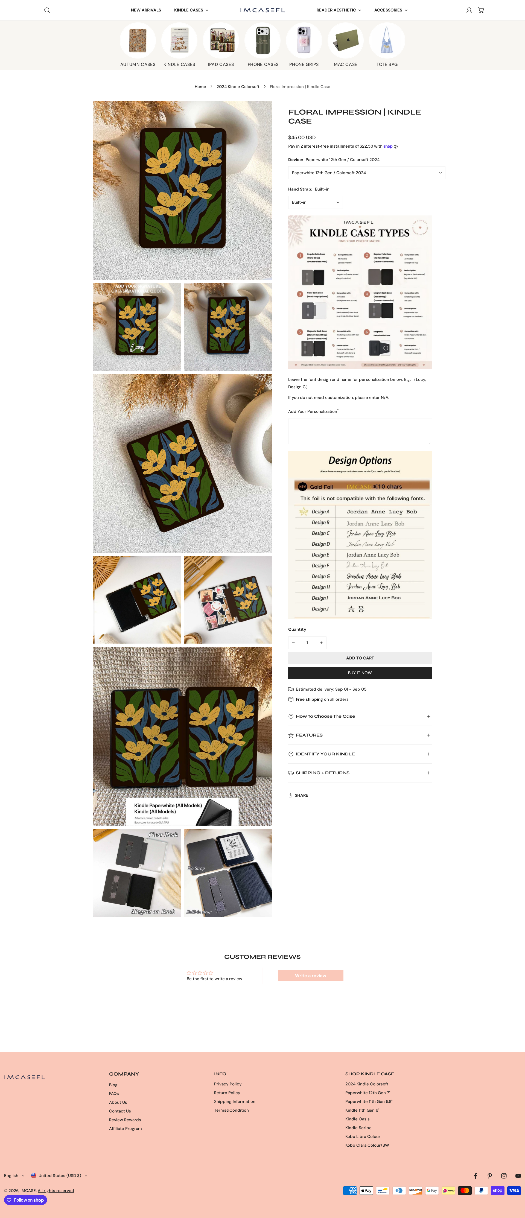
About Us (118, 1102)
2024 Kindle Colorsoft (238, 86)
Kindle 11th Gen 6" (362, 1110)
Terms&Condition (231, 1110)
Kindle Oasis (357, 1119)
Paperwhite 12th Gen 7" (367, 1093)
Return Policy (227, 1093)
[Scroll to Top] (515, 1189)
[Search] (47, 10)
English (11, 1175)
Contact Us (120, 1111)
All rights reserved (56, 1190)
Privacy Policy (228, 1084)
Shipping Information (234, 1101)
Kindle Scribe (358, 1128)
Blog (113, 1085)
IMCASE (28, 1190)
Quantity (297, 629)
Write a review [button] (310, 976)
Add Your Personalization (313, 411)
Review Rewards (125, 1120)
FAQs (114, 1093)
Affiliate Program (125, 1128)
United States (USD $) (60, 1175)
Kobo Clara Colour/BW (367, 1145)
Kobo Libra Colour (362, 1136)
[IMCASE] (262, 10)
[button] (191, 10)
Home (200, 86)
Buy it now (360, 673)
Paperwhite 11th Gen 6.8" (369, 1101)
